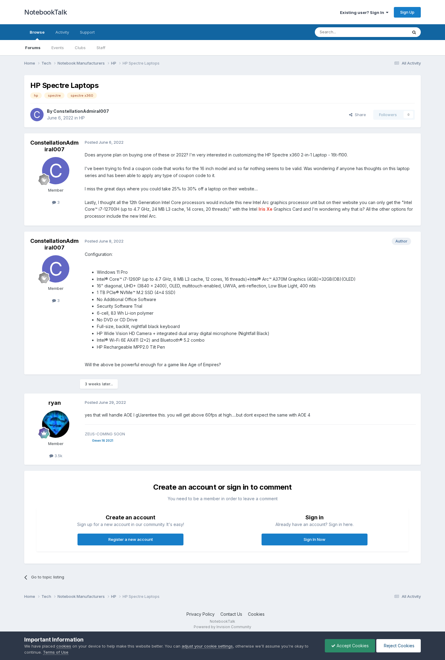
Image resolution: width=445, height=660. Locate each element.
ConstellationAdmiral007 (81, 111)
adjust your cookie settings (207, 646)
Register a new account (130, 539)
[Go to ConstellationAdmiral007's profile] (37, 114)
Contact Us (231, 614)
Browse (37, 32)
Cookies (256, 614)
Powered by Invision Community (222, 627)
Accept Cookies (352, 645)
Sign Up (407, 12)
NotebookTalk (45, 12)
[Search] (414, 32)
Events (57, 47)
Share (359, 114)
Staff (101, 47)
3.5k (57, 455)
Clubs (80, 47)
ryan (54, 403)
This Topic (389, 32)
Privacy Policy (200, 614)
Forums (33, 47)
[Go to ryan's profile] (55, 424)
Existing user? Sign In (363, 12)
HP (82, 117)
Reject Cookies (398, 645)
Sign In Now (314, 539)
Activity (62, 32)
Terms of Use (55, 652)
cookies (63, 646)
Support (87, 32)
